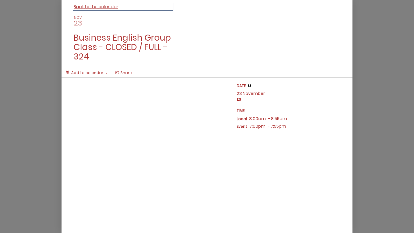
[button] (249, 85)
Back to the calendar (96, 7)
